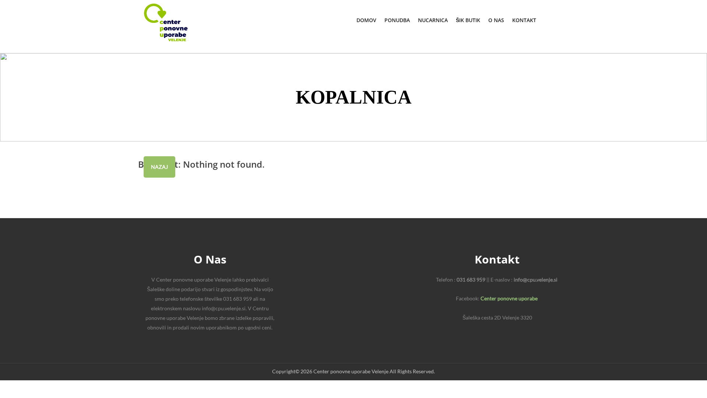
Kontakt (524, 20)
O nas (496, 20)
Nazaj (159, 167)
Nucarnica (433, 20)
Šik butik (468, 20)
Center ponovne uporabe (509, 298)
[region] (353, 97)
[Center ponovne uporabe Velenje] (166, 22)
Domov (366, 20)
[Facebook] (561, 19)
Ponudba (397, 20)
